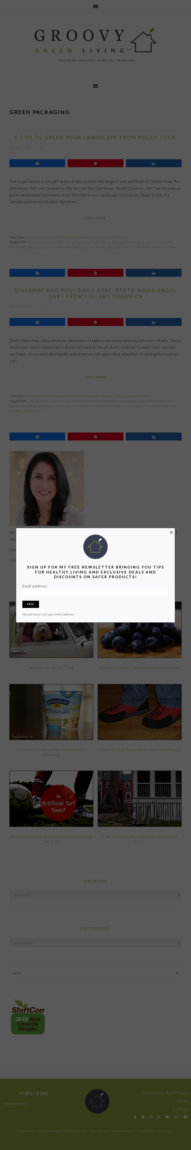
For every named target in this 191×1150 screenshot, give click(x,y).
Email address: (35, 586)
